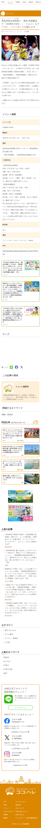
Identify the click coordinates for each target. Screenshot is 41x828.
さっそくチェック (20, 707)
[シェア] (16, 367)
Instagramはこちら (19, 765)
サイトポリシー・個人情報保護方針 (26, 818)
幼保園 (5, 814)
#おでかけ (7, 661)
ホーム (2, 18)
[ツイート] (21, 367)
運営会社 (18, 805)
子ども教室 (16, 18)
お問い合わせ (19, 814)
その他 (7, 642)
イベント (9, 18)
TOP (4, 801)
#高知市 (10, 414)
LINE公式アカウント (21, 811)
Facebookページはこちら (19, 731)
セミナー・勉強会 (11, 638)
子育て (5, 805)
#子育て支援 (7, 669)
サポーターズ (19, 808)
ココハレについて (21, 801)
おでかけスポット (8, 811)
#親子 (5, 673)
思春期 (5, 818)
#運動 (3, 414)
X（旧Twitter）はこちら (19, 748)
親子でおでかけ (10, 630)
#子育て (6, 665)
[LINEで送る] (11, 367)
